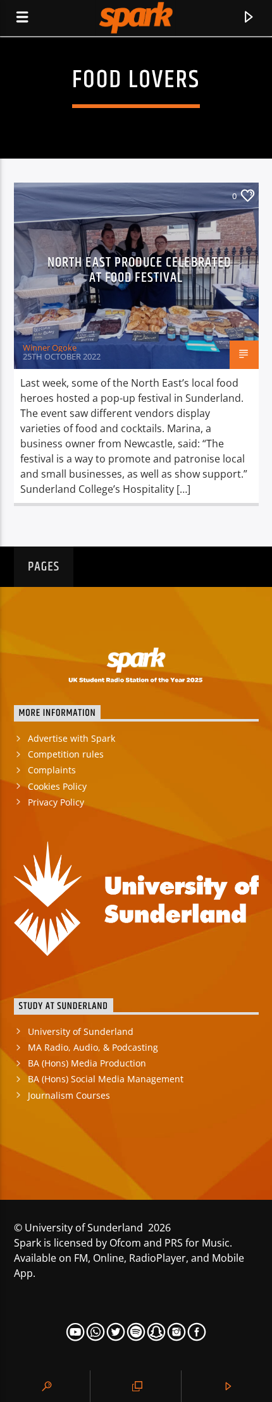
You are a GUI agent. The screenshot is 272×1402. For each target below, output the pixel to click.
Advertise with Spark (71, 738)
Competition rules (66, 754)
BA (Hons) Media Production (87, 1063)
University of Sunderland (80, 1031)
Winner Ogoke (50, 347)
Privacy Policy (56, 802)
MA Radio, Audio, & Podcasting (93, 1047)
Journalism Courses (69, 1095)
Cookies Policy (57, 786)
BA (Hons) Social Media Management (105, 1079)
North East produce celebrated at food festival (139, 270)
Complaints (52, 770)
